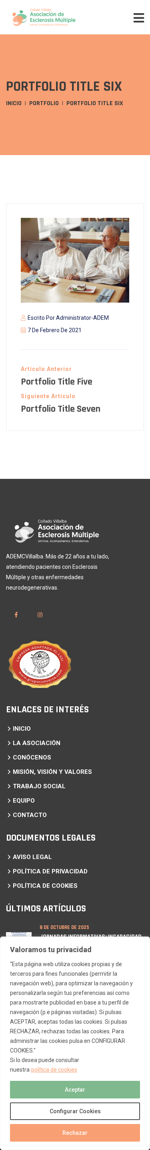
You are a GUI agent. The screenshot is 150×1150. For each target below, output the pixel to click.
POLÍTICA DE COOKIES (45, 885)
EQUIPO (24, 800)
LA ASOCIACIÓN (36, 743)
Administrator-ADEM (82, 318)
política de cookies (54, 1069)
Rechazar (75, 1133)
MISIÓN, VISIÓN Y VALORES (52, 771)
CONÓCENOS (32, 757)
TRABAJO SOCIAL (39, 786)
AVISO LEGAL (32, 857)
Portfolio (44, 103)
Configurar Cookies (75, 1111)
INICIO (22, 728)
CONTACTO (30, 815)
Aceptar (75, 1089)
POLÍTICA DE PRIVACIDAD (50, 871)
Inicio (14, 103)
